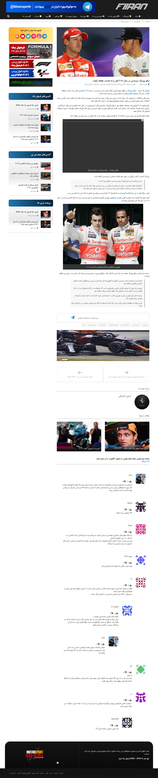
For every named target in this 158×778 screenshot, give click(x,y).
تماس (26, 16)
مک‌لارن (96, 84)
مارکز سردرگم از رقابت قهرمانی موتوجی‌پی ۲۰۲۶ (28, 186)
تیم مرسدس (135, 325)
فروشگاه (126, 16)
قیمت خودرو (35, 773)
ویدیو (42, 773)
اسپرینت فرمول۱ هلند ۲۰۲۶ (89, 448)
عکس (47, 773)
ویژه (84, 325)
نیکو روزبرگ (88, 84)
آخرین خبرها (124, 21)
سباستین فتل (121, 84)
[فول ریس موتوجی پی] (30, 76)
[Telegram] (73, 318)
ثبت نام (61, 773)
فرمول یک (113, 16)
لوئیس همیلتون (115, 197)
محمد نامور (33, 143)
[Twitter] (60, 318)
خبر (51, 773)
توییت (55, 773)
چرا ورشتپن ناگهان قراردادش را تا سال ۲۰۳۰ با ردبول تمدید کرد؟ (25, 138)
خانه (137, 16)
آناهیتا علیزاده (32, 131)
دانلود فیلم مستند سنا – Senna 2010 (79, 377)
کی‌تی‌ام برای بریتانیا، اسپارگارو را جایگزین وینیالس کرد (24, 174)
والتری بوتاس (128, 93)
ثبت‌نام (37, 16)
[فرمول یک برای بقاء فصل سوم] (30, 58)
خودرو (84, 16)
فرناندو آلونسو (111, 84)
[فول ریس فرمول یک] (30, 67)
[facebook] (64, 318)
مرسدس (103, 84)
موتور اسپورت (72, 16)
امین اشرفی (143, 84)
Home (147, 21)
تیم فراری (145, 325)
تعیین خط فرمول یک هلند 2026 (136, 448)
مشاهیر (57, 16)
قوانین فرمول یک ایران (23, 773)
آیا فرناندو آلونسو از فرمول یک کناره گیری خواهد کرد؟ (126, 377)
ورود (47, 16)
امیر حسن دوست (31, 109)
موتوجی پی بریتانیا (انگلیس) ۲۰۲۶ (26, 163)
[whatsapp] (68, 318)
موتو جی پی (98, 16)
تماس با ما (13, 773)
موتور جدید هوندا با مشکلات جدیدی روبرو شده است (25, 126)
